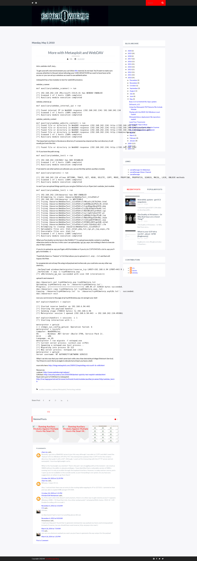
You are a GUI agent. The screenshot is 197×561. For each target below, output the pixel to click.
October (133, 86)
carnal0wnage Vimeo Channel (140, 172)
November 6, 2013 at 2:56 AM (52, 506)
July (131, 94)
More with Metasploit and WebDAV (142, 130)
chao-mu (44, 452)
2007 (130, 149)
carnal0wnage (135, 174)
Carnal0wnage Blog (52, 559)
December (133, 80)
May (131, 99)
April (131, 133)
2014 (130, 67)
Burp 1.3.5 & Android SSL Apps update (143, 102)
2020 (130, 51)
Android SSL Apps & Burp (138, 125)
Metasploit (62, 389)
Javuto (134, 270)
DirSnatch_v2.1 (134, 104)
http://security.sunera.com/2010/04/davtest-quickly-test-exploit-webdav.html (74, 374)
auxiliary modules (45, 389)
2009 (130, 143)
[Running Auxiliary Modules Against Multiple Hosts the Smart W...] (46, 434)
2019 (130, 53)
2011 (130, 75)
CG (42, 508)
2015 (130, 64)
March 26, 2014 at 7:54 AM (51, 528)
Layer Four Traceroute (137, 122)
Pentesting (71, 389)
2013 (130, 69)
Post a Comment (42, 540)
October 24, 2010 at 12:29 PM (52, 478)
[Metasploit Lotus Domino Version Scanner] (106, 434)
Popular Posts (154, 189)
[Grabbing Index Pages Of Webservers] (76, 434)
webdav (78, 389)
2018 (130, 56)
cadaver (54, 389)
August (132, 91)
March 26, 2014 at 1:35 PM (50, 536)
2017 (130, 59)
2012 (130, 72)
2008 (130, 146)
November (133, 83)
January (133, 141)
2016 (130, 61)
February (133, 138)
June (131, 96)
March (132, 135)
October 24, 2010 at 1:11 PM (51, 493)
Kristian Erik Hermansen (50, 495)
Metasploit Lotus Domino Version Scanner (144, 127)
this (76, 71)
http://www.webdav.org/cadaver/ (56, 372)
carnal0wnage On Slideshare (140, 170)
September (134, 88)
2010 (130, 78)
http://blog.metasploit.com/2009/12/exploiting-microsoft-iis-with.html (76, 365)
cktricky (135, 273)
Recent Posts (133, 189)
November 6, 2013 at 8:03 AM (52, 518)
